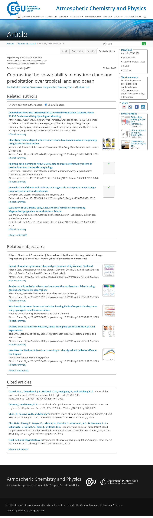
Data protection (37, 510)
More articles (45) (19, 370)
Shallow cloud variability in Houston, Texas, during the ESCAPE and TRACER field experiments (52, 328)
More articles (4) (18, 234)
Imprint (22, 510)
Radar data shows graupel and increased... (138, 120)
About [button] (117, 16)
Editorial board (93, 16)
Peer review (78, 51)
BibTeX (126, 66)
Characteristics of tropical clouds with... (138, 132)
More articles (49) (19, 449)
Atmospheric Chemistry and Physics (101, 8)
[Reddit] (130, 106)
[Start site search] (144, 44)
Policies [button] (63, 16)
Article (65, 51)
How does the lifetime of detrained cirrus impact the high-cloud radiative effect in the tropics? (53, 352)
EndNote (127, 70)
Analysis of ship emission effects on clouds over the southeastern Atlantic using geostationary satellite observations (52, 288)
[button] (104, 43)
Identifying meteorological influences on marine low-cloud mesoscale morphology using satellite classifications (53, 141)
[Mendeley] (124, 106)
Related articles (107, 51)
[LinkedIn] (143, 106)
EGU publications (133, 16)
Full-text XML (129, 57)
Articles (10, 43)
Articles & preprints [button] (32, 16)
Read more (128, 96)
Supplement (129, 61)
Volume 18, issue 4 (26, 43)
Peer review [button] (76, 16)
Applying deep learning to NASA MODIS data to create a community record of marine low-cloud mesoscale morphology (50, 165)
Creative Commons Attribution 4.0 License (101, 505)
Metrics (91, 51)
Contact (11, 510)
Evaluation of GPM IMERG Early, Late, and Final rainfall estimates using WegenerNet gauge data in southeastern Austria (47, 209)
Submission (51, 16)
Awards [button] (107, 16)
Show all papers (56, 104)
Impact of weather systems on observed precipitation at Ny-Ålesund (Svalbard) (51, 266)
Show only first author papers (27, 104)
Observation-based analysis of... (138, 143)
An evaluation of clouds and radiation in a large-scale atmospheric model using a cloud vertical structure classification (52, 189)
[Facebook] (137, 106)
